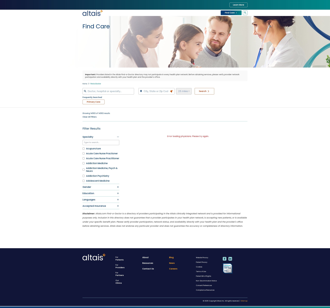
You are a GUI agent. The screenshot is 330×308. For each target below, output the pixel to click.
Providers (120, 266)
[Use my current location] (171, 91)
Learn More (238, 4)
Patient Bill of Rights (203, 276)
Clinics (119, 281)
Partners (120, 274)
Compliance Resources (205, 290)
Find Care (230, 12)
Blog (171, 257)
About (145, 257)
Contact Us (148, 268)
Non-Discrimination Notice (206, 281)
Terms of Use (201, 271)
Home (84, 84)
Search (202, 91)
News (172, 263)
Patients (120, 258)
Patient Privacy (201, 262)
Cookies (199, 267)
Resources (147, 263)
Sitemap (244, 301)
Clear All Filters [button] (89, 117)
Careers (173, 268)
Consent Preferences (204, 285)
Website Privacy (202, 257)
